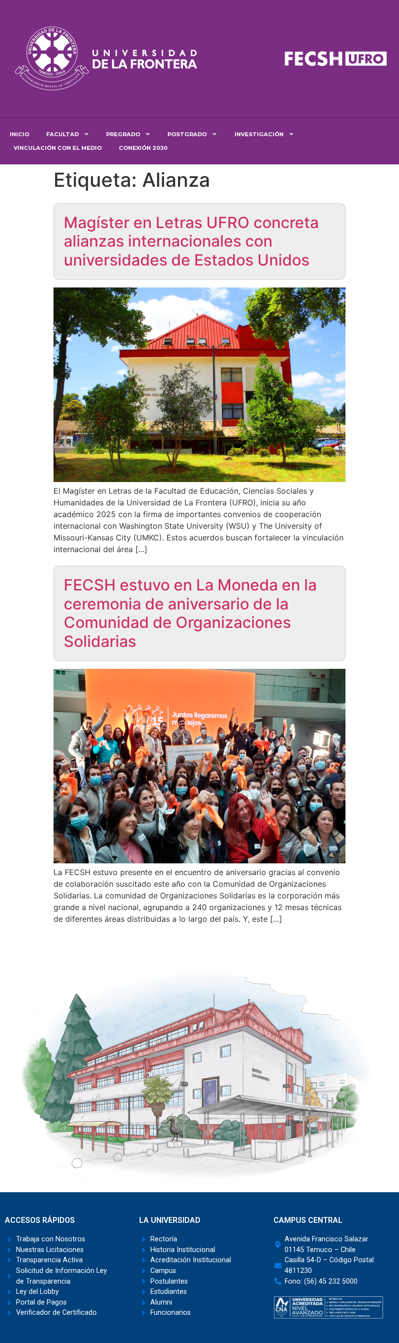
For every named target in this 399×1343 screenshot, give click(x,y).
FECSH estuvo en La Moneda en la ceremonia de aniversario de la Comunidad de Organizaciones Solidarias (190, 612)
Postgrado (187, 134)
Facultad (62, 134)
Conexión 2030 (143, 147)
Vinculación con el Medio (58, 147)
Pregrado (123, 134)
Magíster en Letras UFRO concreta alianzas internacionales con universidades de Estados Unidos (191, 241)
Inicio (19, 134)
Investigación (259, 134)
